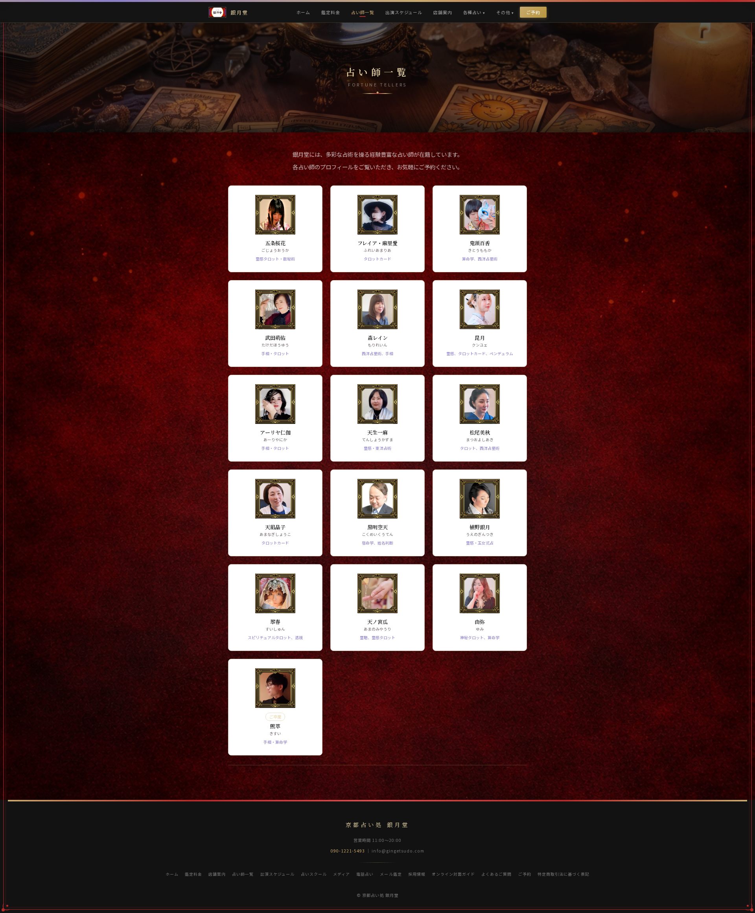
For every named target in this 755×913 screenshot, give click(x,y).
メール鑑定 (390, 874)
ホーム (303, 12)
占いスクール (314, 874)
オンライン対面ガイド (453, 874)
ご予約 (533, 12)
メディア (341, 874)
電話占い (365, 874)
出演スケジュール (403, 12)
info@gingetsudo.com (398, 851)
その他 (503, 12)
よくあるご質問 (496, 874)
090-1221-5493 (348, 851)
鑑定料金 (330, 12)
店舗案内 (442, 12)
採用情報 (416, 874)
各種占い (472, 12)
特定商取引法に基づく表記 (563, 874)
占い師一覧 (362, 12)
